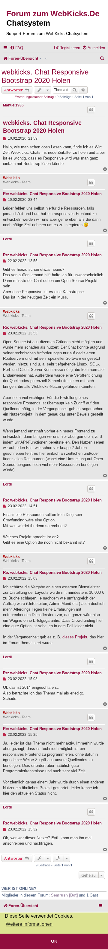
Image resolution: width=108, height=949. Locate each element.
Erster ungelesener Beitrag (34, 97)
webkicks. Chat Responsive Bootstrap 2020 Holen (45, 76)
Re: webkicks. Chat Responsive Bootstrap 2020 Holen (52, 194)
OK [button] (54, 941)
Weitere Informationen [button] (29, 924)
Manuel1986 (13, 105)
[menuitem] (16, 47)
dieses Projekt (74, 637)
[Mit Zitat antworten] (91, 109)
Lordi (7, 239)
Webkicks (11, 178)
